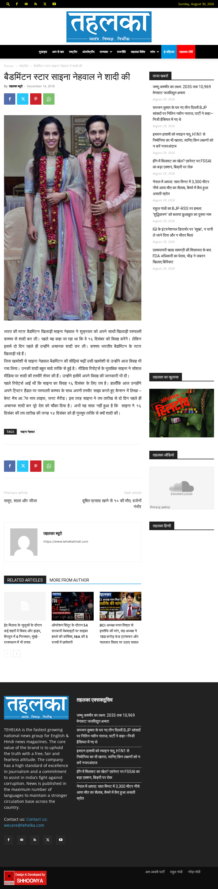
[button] (8, 4)
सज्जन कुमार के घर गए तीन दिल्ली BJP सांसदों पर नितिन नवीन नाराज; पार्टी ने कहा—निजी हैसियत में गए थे (183, 113)
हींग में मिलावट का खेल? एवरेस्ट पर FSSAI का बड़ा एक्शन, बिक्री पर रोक (182, 164)
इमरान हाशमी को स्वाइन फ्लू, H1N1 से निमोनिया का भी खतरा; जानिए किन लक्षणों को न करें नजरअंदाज (183, 140)
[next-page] (16, 653)
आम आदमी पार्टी (155, 871)
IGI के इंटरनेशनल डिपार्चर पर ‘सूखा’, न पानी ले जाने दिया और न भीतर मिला (183, 232)
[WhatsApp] (48, 99)
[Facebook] (16, 4)
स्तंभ (152, 51)
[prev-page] (7, 653)
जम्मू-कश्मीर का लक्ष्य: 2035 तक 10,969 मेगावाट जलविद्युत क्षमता (182, 89)
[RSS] (35, 4)
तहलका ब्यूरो (15, 86)
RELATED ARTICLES (25, 580)
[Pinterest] (35, 99)
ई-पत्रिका (169, 51)
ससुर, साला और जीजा (20, 500)
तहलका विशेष (138, 51)
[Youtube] (54, 4)
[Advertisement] (183, 326)
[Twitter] (45, 4)
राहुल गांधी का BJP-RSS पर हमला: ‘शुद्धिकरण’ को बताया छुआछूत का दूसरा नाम (182, 211)
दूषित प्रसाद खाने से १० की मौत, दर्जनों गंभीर (111, 503)
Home (9, 65)
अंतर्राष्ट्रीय (88, 51)
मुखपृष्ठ (43, 51)
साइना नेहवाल (27, 431)
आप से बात (58, 51)
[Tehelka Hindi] (109, 26)
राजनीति (121, 51)
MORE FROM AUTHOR (69, 580)
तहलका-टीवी (186, 51)
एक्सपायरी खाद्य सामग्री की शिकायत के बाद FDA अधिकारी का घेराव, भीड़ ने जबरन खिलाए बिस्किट (182, 256)
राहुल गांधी (176, 871)
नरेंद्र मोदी (194, 871)
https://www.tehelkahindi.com (65, 541)
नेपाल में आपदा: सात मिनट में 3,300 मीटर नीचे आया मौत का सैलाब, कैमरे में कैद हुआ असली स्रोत (181, 187)
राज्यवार (104, 51)
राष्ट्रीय (73, 51)
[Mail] (26, 4)
